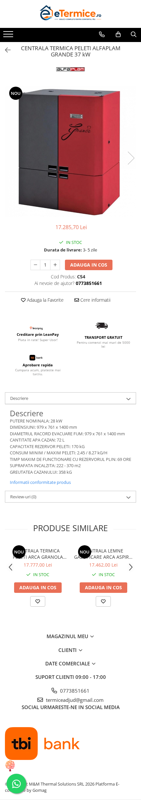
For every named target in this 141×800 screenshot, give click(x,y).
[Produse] (9, 36)
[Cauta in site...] (133, 34)
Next (131, 158)
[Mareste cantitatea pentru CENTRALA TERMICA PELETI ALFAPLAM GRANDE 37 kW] (55, 265)
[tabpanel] (70, 151)
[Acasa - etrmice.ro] (70, 14)
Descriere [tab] (19, 398)
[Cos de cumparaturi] (118, 34)
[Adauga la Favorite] (37, 601)
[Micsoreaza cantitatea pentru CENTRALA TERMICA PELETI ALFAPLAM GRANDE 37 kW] (35, 265)
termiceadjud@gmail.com (74, 700)
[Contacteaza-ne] (101, 34)
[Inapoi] (5, 50)
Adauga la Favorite (45, 300)
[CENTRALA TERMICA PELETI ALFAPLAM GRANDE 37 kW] (70, 151)
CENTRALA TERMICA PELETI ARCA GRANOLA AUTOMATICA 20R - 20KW (38, 554)
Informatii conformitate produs (40, 482)
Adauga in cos (88, 265)
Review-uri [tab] (23, 497)
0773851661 (74, 690)
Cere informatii (95, 300)
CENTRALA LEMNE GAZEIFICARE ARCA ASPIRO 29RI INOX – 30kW (103, 554)
